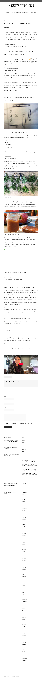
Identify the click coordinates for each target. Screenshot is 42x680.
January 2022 (24, 510)
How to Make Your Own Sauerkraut (12, 381)
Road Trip (23, 470)
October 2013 (24, 590)
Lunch (26, 466)
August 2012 (24, 603)
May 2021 (23, 528)
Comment (5, 412)
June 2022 (23, 499)
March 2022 (24, 506)
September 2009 (24, 660)
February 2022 (24, 508)
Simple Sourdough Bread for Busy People (11, 483)
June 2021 (23, 526)
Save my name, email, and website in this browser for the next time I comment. (19, 423)
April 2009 (23, 671)
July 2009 (23, 665)
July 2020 (23, 551)
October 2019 (24, 567)
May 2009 (23, 669)
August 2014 (24, 578)
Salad (27, 470)
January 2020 (24, 560)
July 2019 (23, 574)
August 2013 (24, 592)
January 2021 (24, 537)
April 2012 (23, 610)
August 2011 (24, 624)
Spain (27, 473)
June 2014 (23, 583)
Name (5, 396)
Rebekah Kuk (7, 27)
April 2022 (23, 503)
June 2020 (23, 553)
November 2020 (24, 542)
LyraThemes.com (16, 676)
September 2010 (24, 644)
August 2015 (24, 576)
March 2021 (24, 533)
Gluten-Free (27, 464)
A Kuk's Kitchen (21, 5)
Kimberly (6, 454)
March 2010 (24, 651)
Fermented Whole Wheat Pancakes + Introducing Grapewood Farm (23, 385)
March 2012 (24, 612)
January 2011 (24, 637)
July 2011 (23, 626)
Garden (5, 20)
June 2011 (23, 628)
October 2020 (24, 544)
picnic (26, 469)
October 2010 (24, 642)
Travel (21, 16)
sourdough (23, 473)
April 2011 (23, 633)
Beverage (23, 459)
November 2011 (24, 619)
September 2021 (24, 519)
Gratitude (23, 465)
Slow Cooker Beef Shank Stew (9, 485)
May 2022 (23, 501)
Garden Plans (9, 376)
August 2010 (24, 646)
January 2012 (24, 617)
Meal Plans (18, 12)
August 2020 (24, 549)
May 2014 (23, 585)
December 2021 (24, 512)
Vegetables (26, 475)
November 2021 (24, 515)
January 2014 (24, 587)
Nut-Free (26, 468)
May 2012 (23, 608)
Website (5, 407)
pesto (25, 272)
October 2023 (24, 483)
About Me (7, 12)
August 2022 (24, 494)
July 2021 (23, 524)
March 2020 (24, 558)
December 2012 (24, 599)
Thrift (23, 474)
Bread (27, 459)
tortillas (26, 474)
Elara (5, 676)
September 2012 (24, 601)
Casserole (26, 460)
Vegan (23, 475)
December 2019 (24, 562)
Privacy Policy (25, 12)
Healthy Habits (28, 465)
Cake (22, 460)
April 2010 (23, 649)
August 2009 (24, 662)
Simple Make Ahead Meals (8, 487)
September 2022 (24, 492)
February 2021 (24, 535)
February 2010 (24, 653)
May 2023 (23, 485)
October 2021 (24, 517)
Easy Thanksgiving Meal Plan (9, 490)
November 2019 (24, 565)
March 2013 (24, 594)
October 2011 (24, 621)
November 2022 (24, 487)
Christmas (23, 461)
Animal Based (24, 457)
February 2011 (24, 635)
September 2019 (24, 569)
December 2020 (24, 540)
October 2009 (24, 658)
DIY (5, 376)
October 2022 (24, 490)
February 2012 (24, 615)
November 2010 (24, 640)
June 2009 (23, 667)
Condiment (28, 461)
